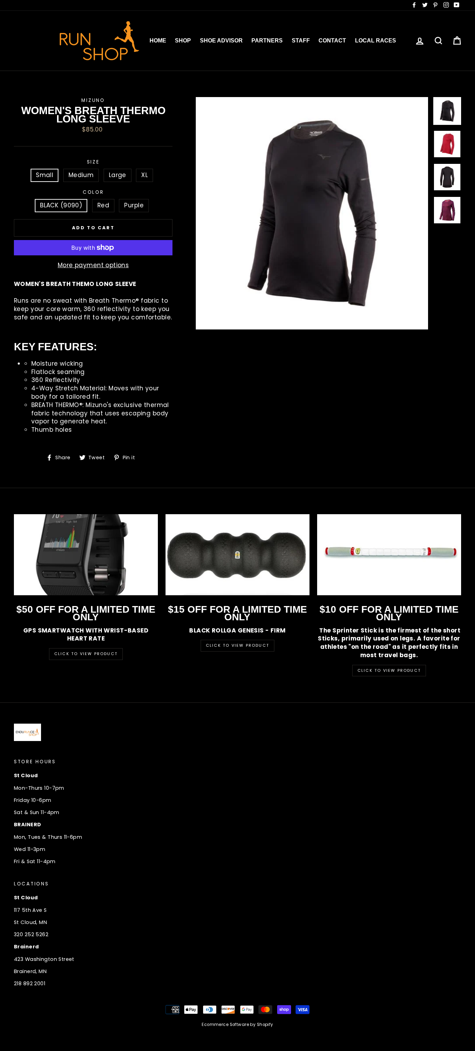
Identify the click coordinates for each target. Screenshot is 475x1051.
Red (103, 205)
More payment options (93, 265)
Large (117, 175)
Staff (301, 40)
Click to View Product (86, 653)
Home (158, 40)
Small (44, 175)
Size (93, 162)
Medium (81, 175)
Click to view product (237, 645)
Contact (332, 40)
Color (93, 192)
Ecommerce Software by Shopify (237, 1024)
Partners (267, 40)
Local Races (375, 40)
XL (144, 175)
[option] (312, 213)
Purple (134, 205)
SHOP (183, 40)
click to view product (389, 670)
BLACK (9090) (61, 205)
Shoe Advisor (221, 40)
